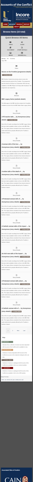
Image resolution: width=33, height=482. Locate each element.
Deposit (27, 24)
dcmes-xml (9, 379)
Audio (22, 44)
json (14, 379)
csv (5, 379)
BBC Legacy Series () (13, 99)
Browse (12, 24)
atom (3, 379)
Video (11, 44)
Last (24, 330)
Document (10, 50)
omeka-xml (18, 379)
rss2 (22, 379)
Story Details (22, 50)
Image (11, 55)
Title (8, 58)
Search (19, 24)
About (16, 27)
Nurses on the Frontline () (16, 72)
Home (5, 24)
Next (18, 330)
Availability (12, 58)
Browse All (22, 55)
